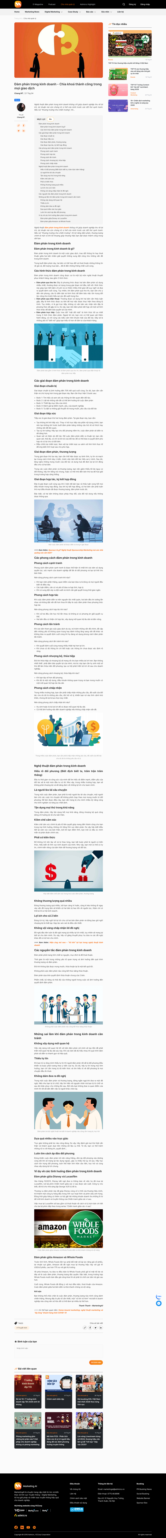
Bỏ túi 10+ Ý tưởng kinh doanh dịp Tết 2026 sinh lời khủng (28, 1402)
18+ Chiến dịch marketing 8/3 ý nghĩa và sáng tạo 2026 (140, 103)
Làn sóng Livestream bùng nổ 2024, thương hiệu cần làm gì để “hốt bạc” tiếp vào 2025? (88, 1440)
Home (17, 12)
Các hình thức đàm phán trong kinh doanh (56, 130)
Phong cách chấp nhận (48, 163)
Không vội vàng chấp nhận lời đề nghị (54, 191)
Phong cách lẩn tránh (48, 157)
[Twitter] (19, 131)
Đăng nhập (145, 4)
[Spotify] (34, 1527)
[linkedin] (22, 1527)
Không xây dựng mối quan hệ (51, 200)
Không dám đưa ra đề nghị (50, 206)
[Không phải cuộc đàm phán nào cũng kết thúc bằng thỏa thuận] (68, 1004)
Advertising (134, 109)
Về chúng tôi (75, 1489)
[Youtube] (28, 1527)
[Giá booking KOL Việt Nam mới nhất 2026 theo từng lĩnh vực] (89, 1383)
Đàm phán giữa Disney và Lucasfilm (53, 218)
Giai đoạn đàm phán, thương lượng (53, 142)
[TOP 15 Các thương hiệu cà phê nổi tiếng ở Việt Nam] (130, 43)
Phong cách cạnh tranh (49, 151)
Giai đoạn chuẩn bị (47, 136)
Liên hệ (120, 12)
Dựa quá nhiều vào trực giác (50, 209)
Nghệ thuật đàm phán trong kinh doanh (53, 166)
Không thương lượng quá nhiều (51, 185)
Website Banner (143, 1498)
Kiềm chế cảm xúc (47, 179)
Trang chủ (18, 18)
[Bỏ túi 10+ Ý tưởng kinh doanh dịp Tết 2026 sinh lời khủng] (27, 1383)
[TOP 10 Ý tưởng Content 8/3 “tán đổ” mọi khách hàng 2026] (118, 90)
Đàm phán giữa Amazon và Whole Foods (55, 221)
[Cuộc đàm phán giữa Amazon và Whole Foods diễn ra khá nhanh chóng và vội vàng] (68, 1228)
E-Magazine (38, 4)
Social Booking (143, 1494)
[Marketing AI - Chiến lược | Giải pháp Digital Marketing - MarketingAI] (18, 4)
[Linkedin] (24, 131)
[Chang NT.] (21, 107)
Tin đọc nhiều (119, 24)
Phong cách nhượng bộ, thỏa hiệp (53, 160)
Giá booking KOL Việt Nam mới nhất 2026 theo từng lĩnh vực (88, 1402)
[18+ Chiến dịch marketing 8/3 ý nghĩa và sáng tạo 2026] (118, 106)
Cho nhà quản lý (68, 4)
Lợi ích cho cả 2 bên (47, 188)
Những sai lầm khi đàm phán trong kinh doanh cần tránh (59, 197)
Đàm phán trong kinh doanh (49, 124)
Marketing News (32, 12)
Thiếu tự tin (44, 203)
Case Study (73, 12)
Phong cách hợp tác (47, 154)
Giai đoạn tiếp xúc (47, 139)
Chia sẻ (17, 100)
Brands (110, 59)
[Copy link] (19, 125)
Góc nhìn (105, 12)
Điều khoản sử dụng (78, 1503)
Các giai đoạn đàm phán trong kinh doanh (54, 133)
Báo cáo (89, 12)
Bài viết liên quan (27, 1368)
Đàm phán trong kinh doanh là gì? (52, 127)
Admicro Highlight (87, 4)
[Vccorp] (20, 1510)
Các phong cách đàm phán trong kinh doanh (55, 148)
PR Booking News (144, 1489)
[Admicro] (20, 1515)
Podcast (51, 4)
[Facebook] (24, 125)
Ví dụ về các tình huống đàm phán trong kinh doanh (58, 215)
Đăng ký (132, 4)
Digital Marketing (52, 12)
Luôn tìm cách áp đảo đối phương (52, 212)
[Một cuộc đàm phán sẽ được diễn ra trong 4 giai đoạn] (68, 520)
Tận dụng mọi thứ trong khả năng (52, 176)
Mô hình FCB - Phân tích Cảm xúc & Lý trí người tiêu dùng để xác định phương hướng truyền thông (58, 1440)
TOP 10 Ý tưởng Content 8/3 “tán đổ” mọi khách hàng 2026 (140, 87)
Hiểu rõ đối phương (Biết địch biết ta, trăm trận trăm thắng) (62, 170)
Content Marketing (134, 94)
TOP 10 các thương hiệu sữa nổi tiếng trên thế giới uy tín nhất (140, 71)
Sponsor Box (142, 1503)
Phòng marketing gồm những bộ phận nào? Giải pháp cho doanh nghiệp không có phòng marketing (27, 1440)
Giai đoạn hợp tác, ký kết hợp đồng (53, 145)
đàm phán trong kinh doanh (56, 227)
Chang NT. (19, 93)
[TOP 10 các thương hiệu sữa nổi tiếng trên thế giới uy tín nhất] (118, 74)
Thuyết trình (22, 1328)
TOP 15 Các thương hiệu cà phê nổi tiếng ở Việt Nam (128, 63)
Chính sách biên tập (55, 1399)
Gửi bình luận (96, 1362)
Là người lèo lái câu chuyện (50, 173)
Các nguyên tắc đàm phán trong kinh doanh (55, 194)
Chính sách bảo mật (78, 1498)
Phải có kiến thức (46, 182)
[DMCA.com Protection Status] (78, 1509)
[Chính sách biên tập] (58, 1383)
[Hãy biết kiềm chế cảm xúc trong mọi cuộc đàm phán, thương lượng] (68, 871)
